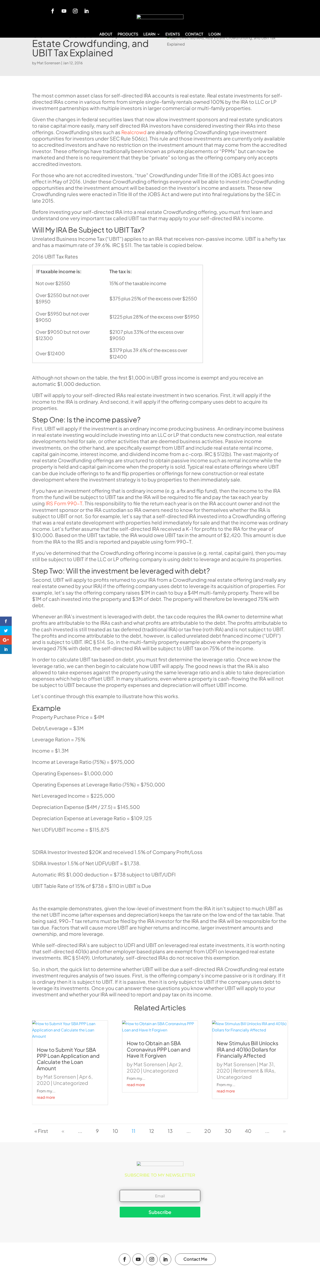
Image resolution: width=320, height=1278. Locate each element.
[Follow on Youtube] (64, 11)
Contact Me (195, 1259)
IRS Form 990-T (64, 503)
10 (115, 1131)
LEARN (149, 34)
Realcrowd (133, 132)
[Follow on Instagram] (75, 11)
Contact (194, 34)
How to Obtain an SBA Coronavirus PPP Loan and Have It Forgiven (158, 1049)
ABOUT (105, 34)
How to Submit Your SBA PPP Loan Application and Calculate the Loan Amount (68, 1058)
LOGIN (214, 34)
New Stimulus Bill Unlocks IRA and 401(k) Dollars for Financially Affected (247, 1049)
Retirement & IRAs (253, 1070)
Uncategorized (70, 1083)
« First (41, 1131)
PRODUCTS (128, 34)
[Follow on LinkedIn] (86, 11)
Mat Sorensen (48, 63)
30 (228, 1131)
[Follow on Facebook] (52, 11)
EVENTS (172, 34)
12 (151, 1131)
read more (46, 1097)
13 (170, 1131)
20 (207, 1131)
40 (248, 1131)
